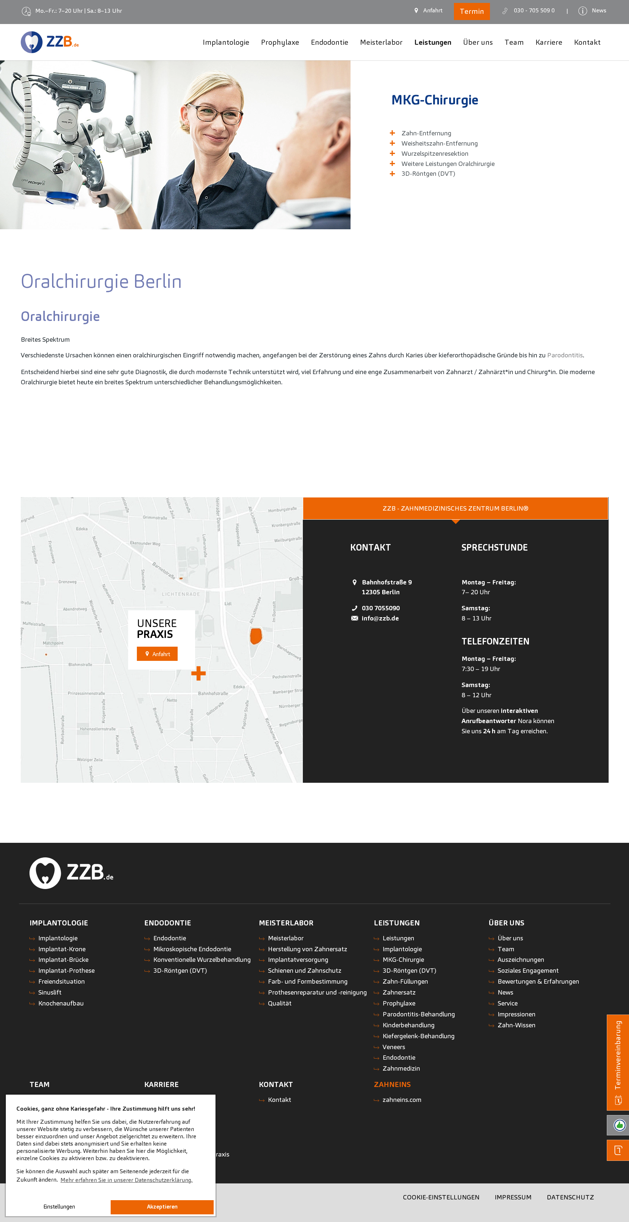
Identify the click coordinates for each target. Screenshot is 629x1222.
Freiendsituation (61, 981)
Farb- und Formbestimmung (308, 981)
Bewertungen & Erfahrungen (538, 981)
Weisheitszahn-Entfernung (439, 143)
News (505, 992)
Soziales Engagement (528, 970)
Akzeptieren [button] (162, 1206)
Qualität (280, 1003)
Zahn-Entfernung (426, 133)
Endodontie (169, 938)
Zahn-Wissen (516, 1025)
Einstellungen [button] (59, 1206)
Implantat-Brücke (63, 959)
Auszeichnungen (521, 959)
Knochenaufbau (61, 1003)
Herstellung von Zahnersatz (307, 949)
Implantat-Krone (62, 949)
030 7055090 (381, 608)
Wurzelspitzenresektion (434, 153)
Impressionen (516, 1014)
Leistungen (398, 938)
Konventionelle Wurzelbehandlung (202, 959)
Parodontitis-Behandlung (419, 1014)
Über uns (510, 938)
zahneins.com (402, 1099)
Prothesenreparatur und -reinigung (317, 992)
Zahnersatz (399, 992)
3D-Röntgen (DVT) (428, 173)
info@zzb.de (380, 618)
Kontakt (279, 1099)
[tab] (456, 508)
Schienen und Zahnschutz (304, 970)
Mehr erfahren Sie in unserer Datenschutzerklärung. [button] (126, 1180)
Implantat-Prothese (66, 970)
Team (506, 949)
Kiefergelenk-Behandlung (419, 1036)
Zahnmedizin (401, 1068)
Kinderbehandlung (409, 1025)
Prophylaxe (399, 1003)
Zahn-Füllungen (405, 981)
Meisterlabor (286, 938)
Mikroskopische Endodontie (192, 949)
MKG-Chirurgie (434, 99)
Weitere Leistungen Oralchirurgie (448, 163)
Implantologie (58, 938)
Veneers (394, 1047)
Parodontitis (565, 355)
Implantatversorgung (298, 959)
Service (508, 1003)
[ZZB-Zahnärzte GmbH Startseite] (50, 42)
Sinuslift (50, 992)
